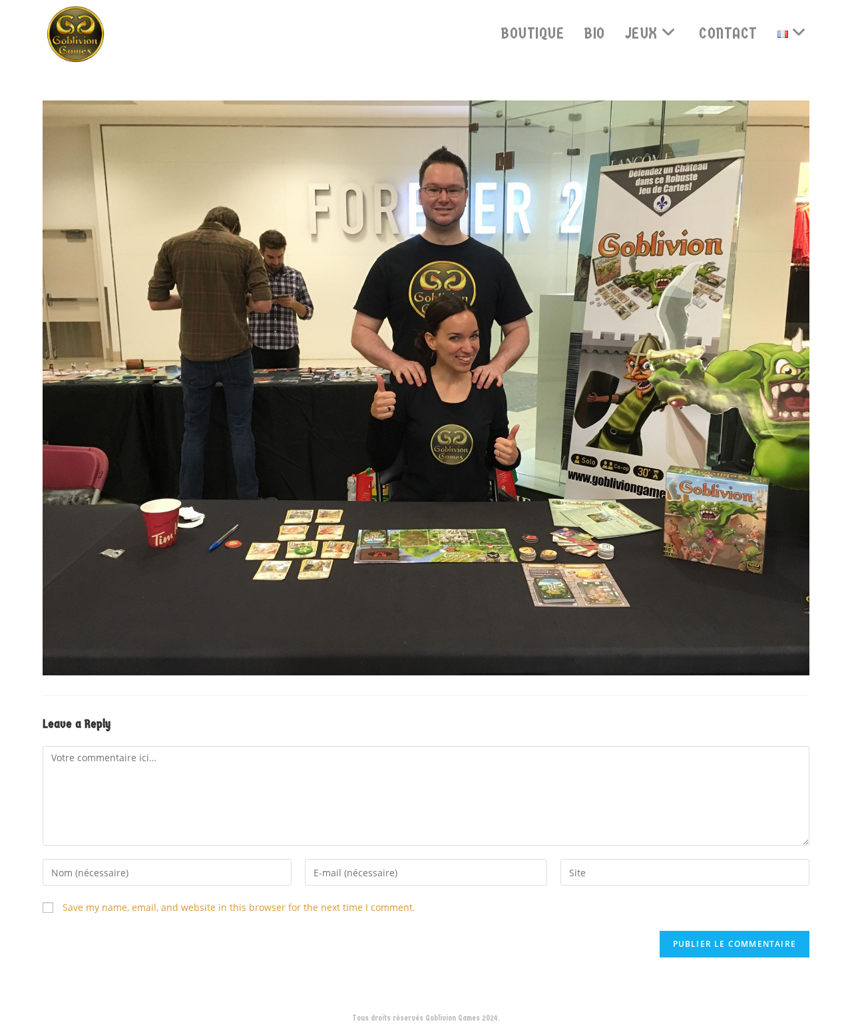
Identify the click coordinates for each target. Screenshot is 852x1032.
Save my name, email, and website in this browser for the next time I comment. (239, 907)
